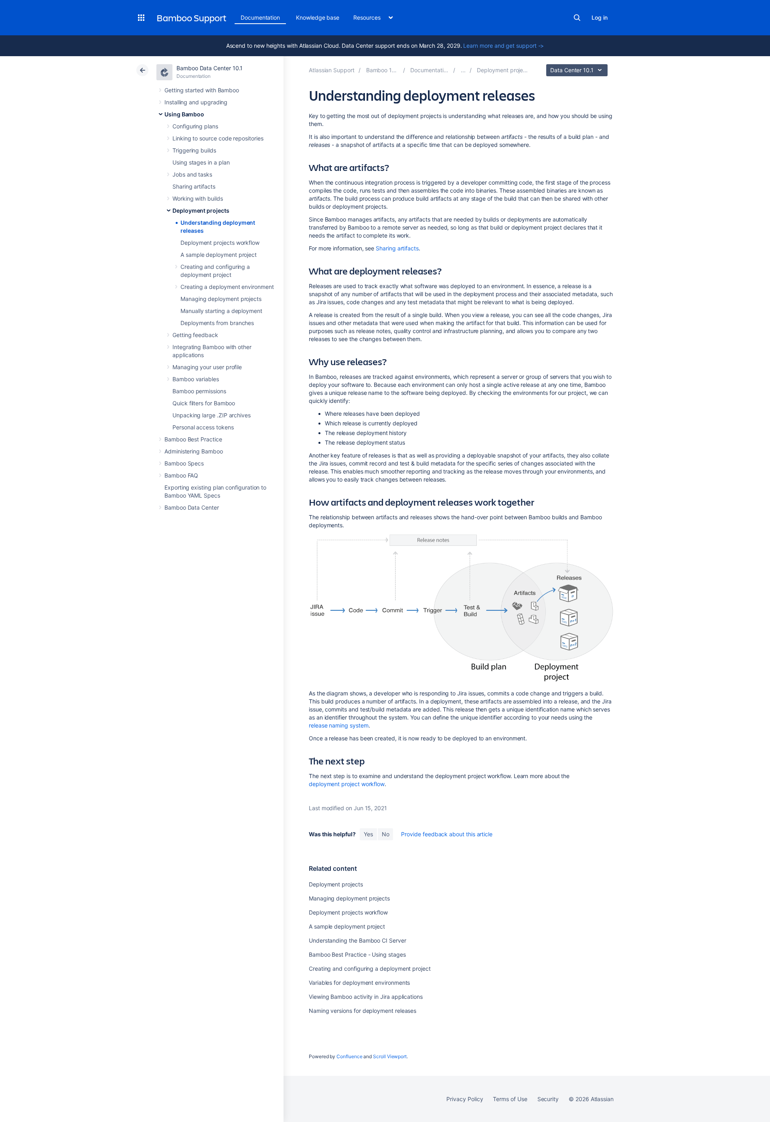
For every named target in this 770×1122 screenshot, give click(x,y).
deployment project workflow (347, 784)
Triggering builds (194, 150)
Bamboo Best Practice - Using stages (357, 954)
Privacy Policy (464, 1099)
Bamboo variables (195, 379)
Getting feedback (195, 334)
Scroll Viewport (390, 1056)
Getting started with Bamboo (201, 90)
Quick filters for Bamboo (203, 403)
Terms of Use (510, 1099)
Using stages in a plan (200, 162)
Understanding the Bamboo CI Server (357, 940)
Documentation (260, 17)
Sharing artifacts (193, 186)
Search (577, 17)
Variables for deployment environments (359, 982)
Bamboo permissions (199, 391)
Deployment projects (200, 210)
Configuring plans (195, 126)
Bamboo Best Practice (193, 439)
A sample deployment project (218, 254)
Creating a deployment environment (227, 286)
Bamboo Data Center (191, 507)
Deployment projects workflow (219, 242)
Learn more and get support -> (503, 45)
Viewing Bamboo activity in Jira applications (366, 996)
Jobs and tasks (192, 174)
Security (548, 1099)
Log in (600, 17)
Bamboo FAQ (181, 475)
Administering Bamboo (193, 451)
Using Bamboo (184, 114)
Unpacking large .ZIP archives (211, 415)
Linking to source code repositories (217, 138)
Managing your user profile (207, 367)
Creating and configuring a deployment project (370, 968)
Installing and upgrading (195, 102)
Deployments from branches (217, 322)
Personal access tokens (202, 427)
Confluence (349, 1056)
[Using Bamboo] (463, 70)
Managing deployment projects (220, 298)
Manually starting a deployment (221, 310)
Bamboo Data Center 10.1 (209, 68)
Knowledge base (317, 17)
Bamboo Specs (184, 463)
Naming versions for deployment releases (362, 1010)
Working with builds (197, 198)
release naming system (339, 725)
